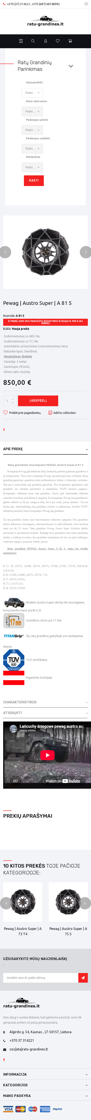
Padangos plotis (37, 119)
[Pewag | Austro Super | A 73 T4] (45, 252)
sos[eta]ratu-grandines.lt (29, 1049)
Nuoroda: (9, 315)
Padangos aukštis (38, 138)
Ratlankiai (33, 156)
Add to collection (64, 413)
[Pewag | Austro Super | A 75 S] (68, 902)
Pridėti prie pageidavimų (25, 413)
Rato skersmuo (36, 101)
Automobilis (34, 82)
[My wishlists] (57, 41)
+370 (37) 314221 (18, 4)
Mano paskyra (17, 1096)
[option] (45, 252)
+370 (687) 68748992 (46, 4)
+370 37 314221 (22, 1040)
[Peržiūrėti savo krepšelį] (70, 41)
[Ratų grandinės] (45, 21)
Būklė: (7, 328)
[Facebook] (4, 1060)
